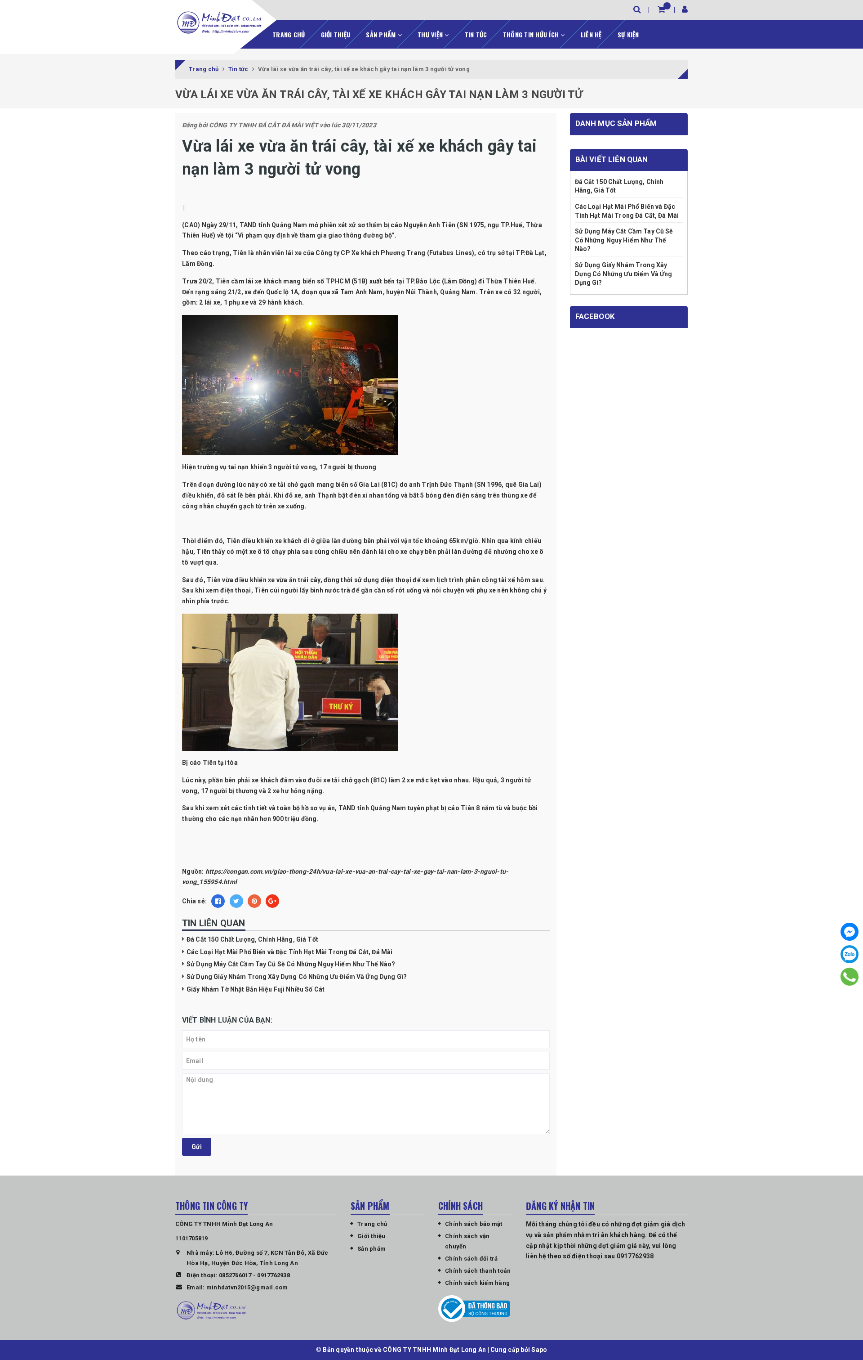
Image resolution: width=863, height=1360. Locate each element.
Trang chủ (288, 34)
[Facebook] (850, 932)
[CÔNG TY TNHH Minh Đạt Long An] (219, 22)
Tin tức (476, 34)
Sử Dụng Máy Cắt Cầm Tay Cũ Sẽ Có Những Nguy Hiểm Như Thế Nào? (291, 964)
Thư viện (431, 34)
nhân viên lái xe (278, 252)
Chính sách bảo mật (474, 1224)
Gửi (196, 1146)
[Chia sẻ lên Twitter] (236, 901)
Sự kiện (628, 34)
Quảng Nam (458, 292)
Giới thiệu (336, 34)
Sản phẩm (381, 34)
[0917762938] (849, 976)
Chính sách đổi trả (471, 1258)
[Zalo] (850, 954)
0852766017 (235, 1275)
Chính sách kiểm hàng (477, 1282)
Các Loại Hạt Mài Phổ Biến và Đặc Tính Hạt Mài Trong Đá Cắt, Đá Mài (289, 952)
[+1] (272, 901)
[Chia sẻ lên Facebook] (218, 901)
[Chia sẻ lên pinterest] (254, 901)
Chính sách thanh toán (478, 1270)
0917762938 (273, 1275)
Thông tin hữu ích (532, 34)
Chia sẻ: (194, 901)
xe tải (277, 484)
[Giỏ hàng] (661, 9)
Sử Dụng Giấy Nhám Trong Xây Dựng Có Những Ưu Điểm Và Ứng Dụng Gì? (297, 976)
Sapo (539, 1349)
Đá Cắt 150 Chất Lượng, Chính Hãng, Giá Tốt (252, 939)
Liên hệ (591, 34)
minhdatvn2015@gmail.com (247, 1287)
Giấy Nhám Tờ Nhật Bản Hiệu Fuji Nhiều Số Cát (256, 989)
